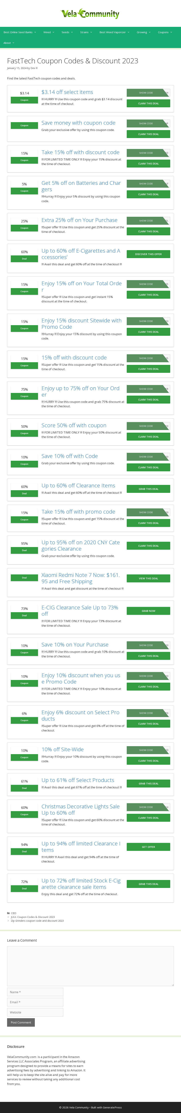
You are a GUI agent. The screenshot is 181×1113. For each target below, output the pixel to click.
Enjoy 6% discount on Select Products (80, 715)
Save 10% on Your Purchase (75, 644)
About (7, 42)
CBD (13, 913)
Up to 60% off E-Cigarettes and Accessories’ (81, 254)
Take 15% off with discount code (80, 152)
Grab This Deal (148, 489)
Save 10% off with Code (70, 455)
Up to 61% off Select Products (78, 780)
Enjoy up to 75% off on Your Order (80, 391)
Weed (47, 32)
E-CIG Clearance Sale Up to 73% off (80, 610)
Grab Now (148, 611)
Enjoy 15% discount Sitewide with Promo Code (82, 323)
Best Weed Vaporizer (113, 32)
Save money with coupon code (78, 122)
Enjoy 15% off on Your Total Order (82, 286)
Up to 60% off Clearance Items (78, 485)
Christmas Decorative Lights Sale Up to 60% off (81, 809)
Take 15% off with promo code (78, 511)
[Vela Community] (90, 13)
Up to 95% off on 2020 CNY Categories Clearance (81, 545)
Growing (142, 32)
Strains (84, 32)
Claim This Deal (148, 103)
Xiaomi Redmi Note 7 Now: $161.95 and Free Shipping (81, 578)
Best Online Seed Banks (18, 32)
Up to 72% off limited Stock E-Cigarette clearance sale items (81, 883)
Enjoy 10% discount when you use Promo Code (81, 678)
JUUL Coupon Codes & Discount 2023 (33, 917)
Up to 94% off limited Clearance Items (81, 846)
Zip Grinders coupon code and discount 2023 (37, 920)
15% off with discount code (74, 357)
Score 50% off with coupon (74, 425)
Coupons (163, 32)
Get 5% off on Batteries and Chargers (81, 186)
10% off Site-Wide (63, 749)
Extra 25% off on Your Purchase (80, 219)
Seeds (65, 32)
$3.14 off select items (67, 92)
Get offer (148, 847)
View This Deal (148, 578)
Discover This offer (148, 254)
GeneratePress (112, 1107)
